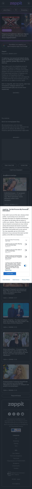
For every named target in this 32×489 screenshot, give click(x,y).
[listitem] (16, 240)
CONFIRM (10, 273)
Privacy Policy (25, 279)
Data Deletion (6, 279)
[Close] (28, 209)
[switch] (25, 244)
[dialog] (16, 244)
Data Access (16, 279)
